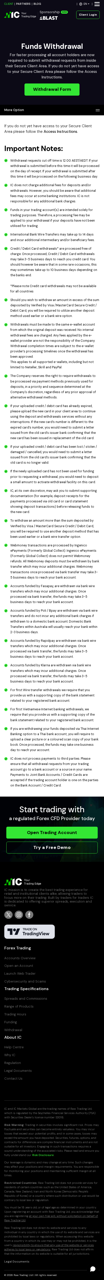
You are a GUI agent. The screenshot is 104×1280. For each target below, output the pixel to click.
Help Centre (14, 1047)
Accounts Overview (20, 958)
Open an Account (18, 966)
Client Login (88, 14)
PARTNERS (23, 4)
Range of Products (19, 1006)
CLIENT (8, 4)
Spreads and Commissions (25, 998)
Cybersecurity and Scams (25, 981)
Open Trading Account (52, 832)
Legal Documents (18, 1071)
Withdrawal (13, 1030)
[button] (84, 4)
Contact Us (13, 1078)
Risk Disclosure (43, 1155)
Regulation (12, 1063)
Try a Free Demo (52, 847)
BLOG (37, 4)
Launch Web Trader (20, 973)
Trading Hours (15, 1014)
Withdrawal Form (52, 89)
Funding (10, 1022)
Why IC (9, 1055)
